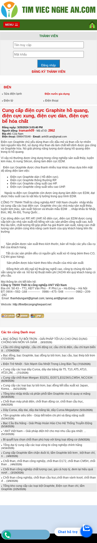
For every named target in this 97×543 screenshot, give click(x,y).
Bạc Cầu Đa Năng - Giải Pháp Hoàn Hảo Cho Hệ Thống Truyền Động (47, 423)
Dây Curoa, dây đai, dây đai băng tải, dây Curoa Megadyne (41, 410)
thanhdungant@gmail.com (27, 298)
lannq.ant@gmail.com (60, 298)
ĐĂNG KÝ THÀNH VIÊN (48, 71)
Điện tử (8, 100)
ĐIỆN (7, 87)
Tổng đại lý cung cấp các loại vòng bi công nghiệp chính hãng (42, 445)
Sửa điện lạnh (12, 93)
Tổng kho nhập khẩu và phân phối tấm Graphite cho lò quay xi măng (46, 393)
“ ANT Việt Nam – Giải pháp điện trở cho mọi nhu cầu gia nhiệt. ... (44, 431)
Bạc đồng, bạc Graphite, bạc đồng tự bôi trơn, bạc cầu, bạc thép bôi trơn (48, 355)
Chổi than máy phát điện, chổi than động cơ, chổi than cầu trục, (43, 401)
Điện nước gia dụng (57, 93)
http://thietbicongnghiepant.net (32, 304)
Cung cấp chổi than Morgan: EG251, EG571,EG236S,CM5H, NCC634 (47, 377)
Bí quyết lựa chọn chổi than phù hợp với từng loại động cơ (39, 439)
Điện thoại (51, 100)
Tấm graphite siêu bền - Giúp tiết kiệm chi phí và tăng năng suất (43, 415)
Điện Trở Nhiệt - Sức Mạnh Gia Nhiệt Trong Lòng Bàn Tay (39, 364)
